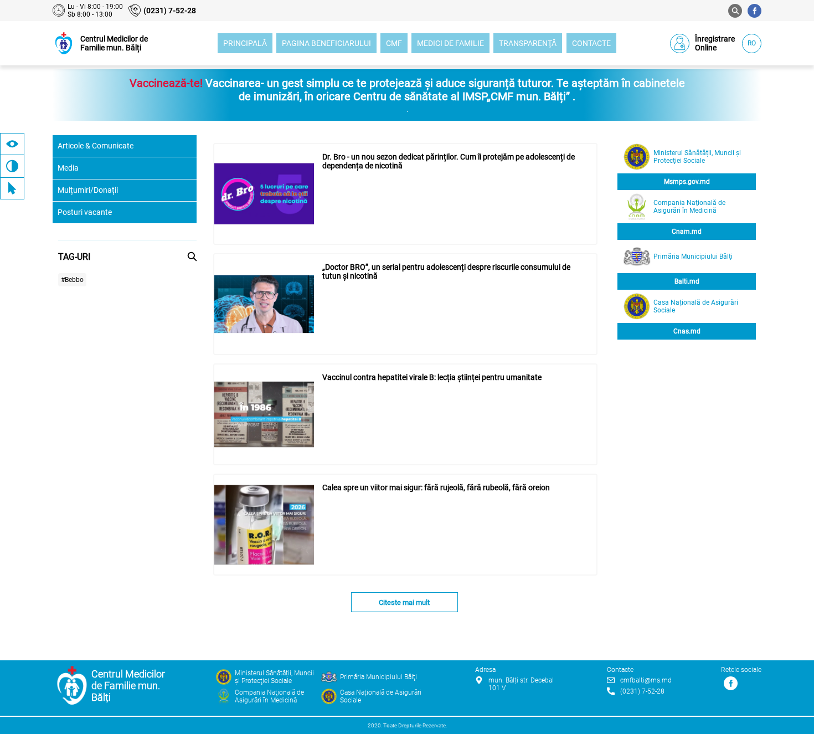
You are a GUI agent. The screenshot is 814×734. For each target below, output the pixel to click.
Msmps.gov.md (687, 182)
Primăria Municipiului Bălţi (693, 256)
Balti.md (686, 281)
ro (752, 43)
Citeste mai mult (404, 602)
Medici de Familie (450, 43)
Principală (245, 43)
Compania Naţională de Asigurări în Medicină (689, 206)
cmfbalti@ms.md (646, 680)
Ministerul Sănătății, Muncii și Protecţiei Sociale (697, 157)
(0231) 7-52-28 (169, 10)
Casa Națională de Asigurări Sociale (695, 306)
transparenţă (528, 43)
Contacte (591, 43)
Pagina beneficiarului (326, 43)
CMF (394, 43)
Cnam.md (687, 231)
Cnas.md (686, 331)
